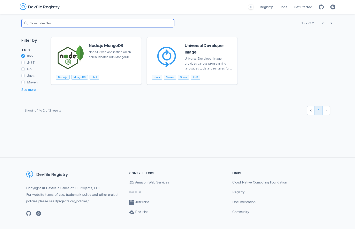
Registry (266, 7)
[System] (250, 7)
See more (28, 90)
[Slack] (332, 7)
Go (29, 69)
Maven (32, 82)
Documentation (244, 202)
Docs (283, 7)
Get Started (303, 7)
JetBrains (142, 202)
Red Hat (141, 212)
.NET (31, 62)
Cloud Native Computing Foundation (259, 182)
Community (240, 212)
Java (31, 76)
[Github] (321, 7)
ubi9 (30, 56)
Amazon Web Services (152, 182)
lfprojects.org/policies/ (72, 201)
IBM (138, 192)
